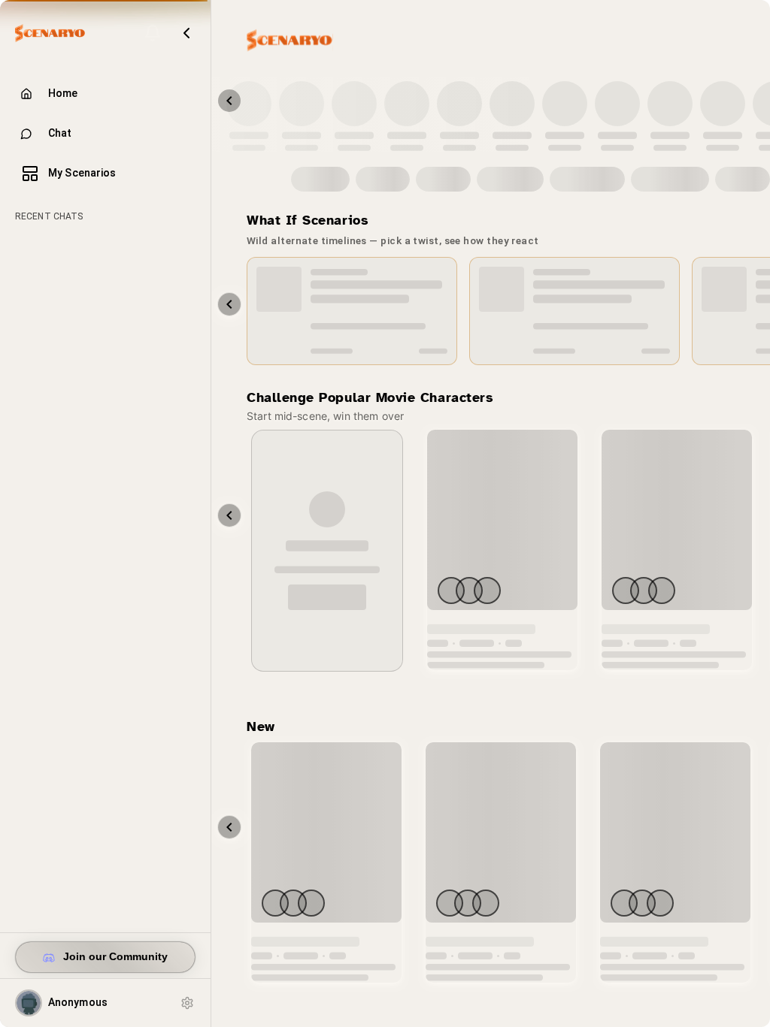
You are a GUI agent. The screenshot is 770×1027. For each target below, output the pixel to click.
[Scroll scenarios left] (229, 304)
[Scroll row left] (229, 515)
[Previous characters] (229, 100)
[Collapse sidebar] (186, 33)
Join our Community (115, 956)
